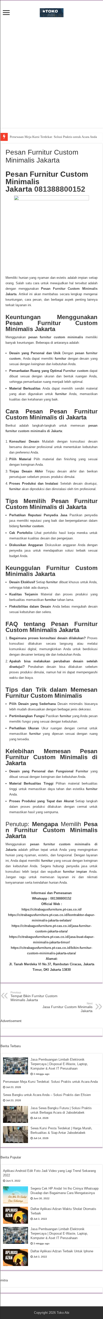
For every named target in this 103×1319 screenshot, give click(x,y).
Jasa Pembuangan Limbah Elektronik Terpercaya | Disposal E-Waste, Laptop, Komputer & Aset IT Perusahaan (59, 1064)
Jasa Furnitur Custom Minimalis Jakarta (67, 1007)
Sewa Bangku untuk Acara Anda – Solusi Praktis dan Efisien (47, 1095)
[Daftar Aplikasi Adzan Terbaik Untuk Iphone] (15, 1257)
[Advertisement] (51, 76)
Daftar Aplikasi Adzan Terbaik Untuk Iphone (61, 1251)
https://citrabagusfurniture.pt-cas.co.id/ (52, 909)
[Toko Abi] (52, 12)
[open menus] (6, 13)
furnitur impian (74, 871)
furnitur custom (32, 526)
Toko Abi (63, 1313)
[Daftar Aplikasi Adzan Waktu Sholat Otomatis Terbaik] (15, 1215)
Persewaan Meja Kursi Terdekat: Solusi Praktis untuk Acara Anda (53, 137)
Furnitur (82, 771)
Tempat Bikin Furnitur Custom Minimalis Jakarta (34, 996)
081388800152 (59, 189)
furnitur (59, 358)
